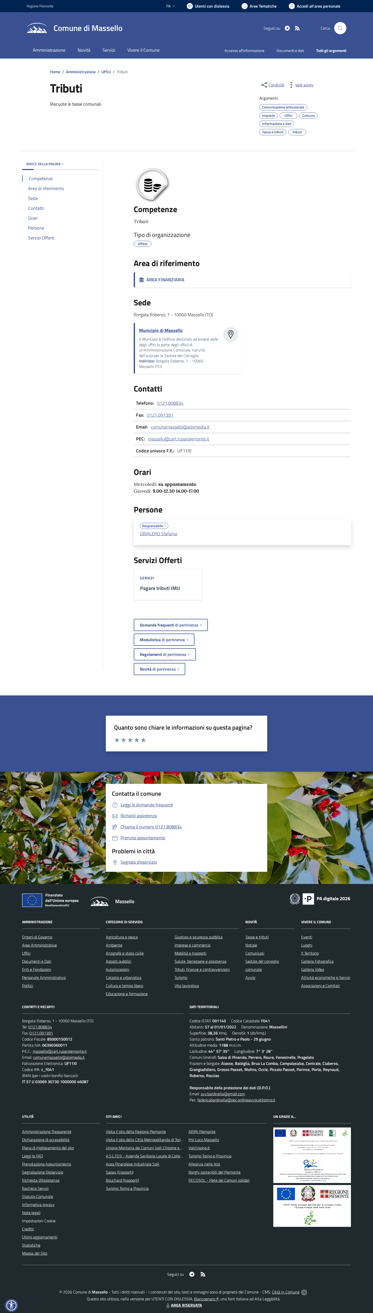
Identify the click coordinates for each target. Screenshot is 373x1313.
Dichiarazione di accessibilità (45, 1140)
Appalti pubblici (118, 961)
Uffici (106, 72)
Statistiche (31, 1245)
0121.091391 (160, 415)
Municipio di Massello (161, 330)
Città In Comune (285, 1292)
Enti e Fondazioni (36, 969)
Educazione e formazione (127, 994)
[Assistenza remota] (304, 1292)
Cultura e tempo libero (124, 986)
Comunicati (254, 953)
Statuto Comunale (37, 1196)
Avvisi (250, 977)
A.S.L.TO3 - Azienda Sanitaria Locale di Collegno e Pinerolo (155, 1156)
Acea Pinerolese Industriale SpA (132, 1164)
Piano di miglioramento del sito (48, 1148)
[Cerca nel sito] (340, 28)
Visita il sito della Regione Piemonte (136, 1132)
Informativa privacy (38, 1204)
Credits (28, 1229)
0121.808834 (170, 403)
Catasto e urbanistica (123, 977)
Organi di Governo (37, 937)
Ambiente (114, 945)
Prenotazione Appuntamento (46, 1164)
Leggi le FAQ (32, 1156)
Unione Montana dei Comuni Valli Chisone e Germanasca (153, 1148)
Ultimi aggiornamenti (39, 1237)
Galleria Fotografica (317, 961)
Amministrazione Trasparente (46, 1132)
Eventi (306, 937)
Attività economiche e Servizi (325, 977)
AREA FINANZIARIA (164, 279)
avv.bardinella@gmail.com (223, 1094)
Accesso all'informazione (244, 50)
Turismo (181, 977)
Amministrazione (81, 72)
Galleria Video (312, 969)
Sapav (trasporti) (119, 1172)
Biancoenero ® (206, 1299)
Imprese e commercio (192, 945)
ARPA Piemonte (202, 1132)
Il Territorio (310, 953)
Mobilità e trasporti (190, 953)
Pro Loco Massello (204, 1140)
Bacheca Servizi (35, 1188)
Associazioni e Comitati (320, 986)
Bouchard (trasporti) (122, 1180)
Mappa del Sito (34, 1253)
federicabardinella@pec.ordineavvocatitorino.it (236, 1100)
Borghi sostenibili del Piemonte (215, 1172)
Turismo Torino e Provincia (127, 1188)
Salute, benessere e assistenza (200, 961)
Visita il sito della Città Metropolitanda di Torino (145, 1140)
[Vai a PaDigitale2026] (320, 898)
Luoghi (306, 945)
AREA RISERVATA (186, 1305)
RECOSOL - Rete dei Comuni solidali (219, 1180)
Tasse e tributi (257, 937)
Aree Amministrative (39, 945)
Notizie (251, 945)
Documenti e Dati (36, 961)
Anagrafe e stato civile (125, 953)
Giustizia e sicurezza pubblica (199, 937)
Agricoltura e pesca (122, 937)
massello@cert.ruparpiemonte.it (178, 438)
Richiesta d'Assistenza (40, 1180)
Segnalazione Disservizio (42, 1172)
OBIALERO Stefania (158, 533)
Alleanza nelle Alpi (204, 1164)
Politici (27, 986)
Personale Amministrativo (44, 977)
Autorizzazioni (117, 969)
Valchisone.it (199, 1148)
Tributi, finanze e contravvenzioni (202, 969)
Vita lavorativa (187, 986)
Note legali (31, 1213)
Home (55, 72)
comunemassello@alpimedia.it (180, 426)
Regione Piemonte (40, 6)
